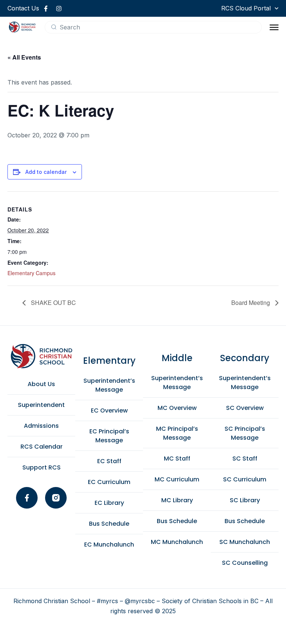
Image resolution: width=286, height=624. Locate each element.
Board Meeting (251, 302)
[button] (274, 27)
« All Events (24, 57)
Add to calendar (46, 172)
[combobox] (153, 27)
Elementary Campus (31, 273)
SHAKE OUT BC (52, 302)
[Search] (53, 27)
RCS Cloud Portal (246, 8)
